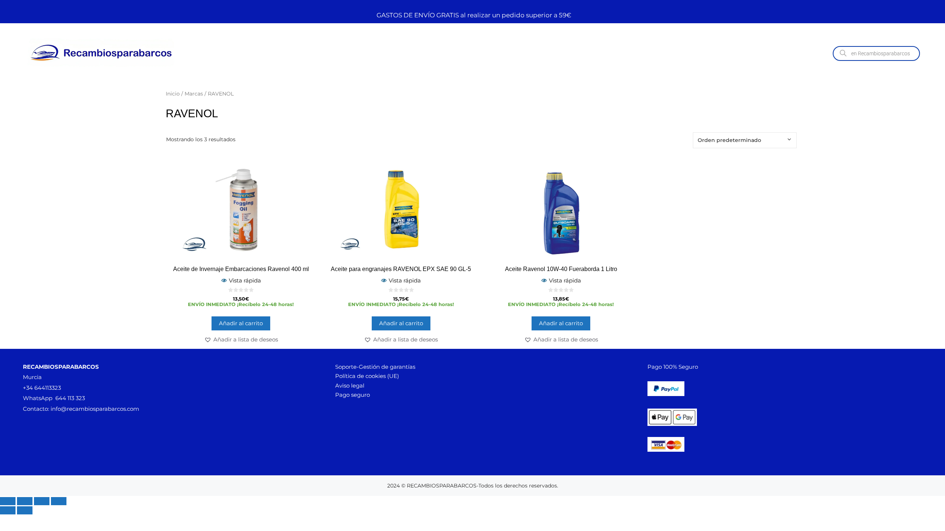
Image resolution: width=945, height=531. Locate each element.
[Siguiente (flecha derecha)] (24, 510)
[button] (241, 339)
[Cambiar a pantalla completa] (24, 501)
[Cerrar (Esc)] (58, 501)
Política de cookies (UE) (367, 375)
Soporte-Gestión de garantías (375, 366)
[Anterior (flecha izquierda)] (8, 510)
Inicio (173, 94)
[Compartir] (41, 501)
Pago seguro (352, 394)
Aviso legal (349, 385)
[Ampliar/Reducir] (8, 501)
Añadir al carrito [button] (241, 323)
